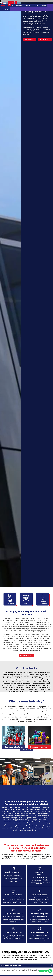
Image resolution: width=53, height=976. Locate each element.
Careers (43, 6)
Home (3, 6)
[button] (1, 737)
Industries (19, 6)
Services (27, 6)
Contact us (4, 9)
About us (35, 6)
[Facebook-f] (16, 2)
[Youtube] (9, 5)
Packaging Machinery (15, 855)
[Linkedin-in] (9, 2)
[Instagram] (12, 2)
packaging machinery (43, 707)
